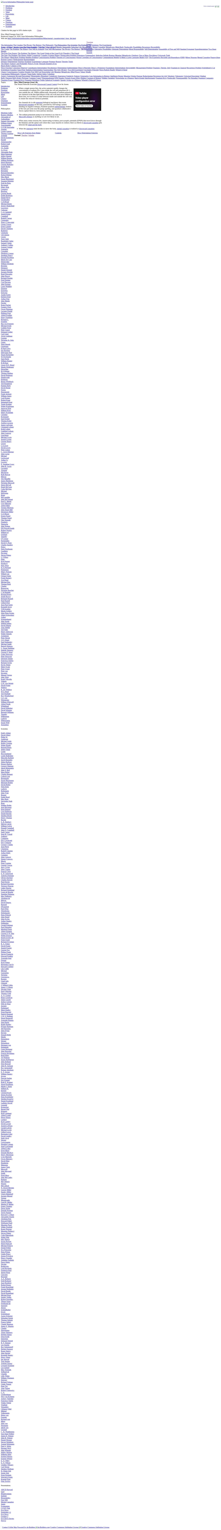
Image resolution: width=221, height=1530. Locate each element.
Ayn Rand (4, 580)
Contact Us (6, 1527)
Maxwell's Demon (25, 117)
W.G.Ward (5, 692)
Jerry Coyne (5, 867)
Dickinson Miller (7, 512)
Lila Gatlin (5, 969)
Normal (17, 135)
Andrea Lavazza (7, 423)
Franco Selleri (6, 1322)
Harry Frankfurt (6, 317)
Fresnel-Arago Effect (72, 78)
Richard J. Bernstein (4, 170)
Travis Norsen (6, 1213)
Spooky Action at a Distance (70, 80)
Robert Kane (5, 400)
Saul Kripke (5, 419)
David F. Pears (6, 543)
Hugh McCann (6, 487)
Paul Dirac (5, 909)
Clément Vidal (6, 1409)
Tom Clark (5, 239)
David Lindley (6, 1136)
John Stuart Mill (7, 510)
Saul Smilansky (6, 642)
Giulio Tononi (6, 1384)
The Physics (27, 45)
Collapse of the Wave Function (11, 67)
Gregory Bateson (7, 766)
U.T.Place (4, 557)
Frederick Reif (6, 1270)
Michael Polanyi (7, 1246)
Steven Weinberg (7, 1442)
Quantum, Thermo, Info (161, 68)
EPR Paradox (59, 78)
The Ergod (75, 53)
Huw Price (5, 566)
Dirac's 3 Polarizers (98, 68)
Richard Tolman (7, 1382)
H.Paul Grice (5, 348)
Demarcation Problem (68, 55)
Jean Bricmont (6, 807)
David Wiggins (6, 710)
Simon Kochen (6, 1095)
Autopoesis (11, 76)
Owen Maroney (6, 1159)
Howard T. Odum (7, 1215)
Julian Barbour (6, 762)
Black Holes (5, 66)
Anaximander (6, 125)
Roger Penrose (6, 1229)
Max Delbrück (6, 896)
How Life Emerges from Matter (29, 133)
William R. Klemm (5, 1090)
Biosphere (44, 76)
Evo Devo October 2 (4, 1515)
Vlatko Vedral (6, 1403)
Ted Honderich (6, 384)
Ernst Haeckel (6, 1012)
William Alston (6, 123)
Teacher (24, 135)
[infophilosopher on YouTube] (218, 6)
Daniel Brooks (6, 814)
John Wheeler (6, 1450)
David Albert (5, 735)
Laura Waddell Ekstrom (6, 288)
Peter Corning (6, 863)
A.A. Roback (6, 1279)
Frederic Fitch (6, 307)
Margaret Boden (7, 783)
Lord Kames (5, 398)
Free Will (34, 72)
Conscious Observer (19, 68)
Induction (74, 47)
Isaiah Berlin (5, 167)
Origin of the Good (52, 53)
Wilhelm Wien (6, 1454)
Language (45, 62)
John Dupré (5, 917)
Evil (39, 47)
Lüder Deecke (6, 888)
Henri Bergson (6, 162)
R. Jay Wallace (6, 690)
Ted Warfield (5, 694)
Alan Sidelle (5, 628)
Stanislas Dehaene (7, 894)
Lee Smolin (5, 1345)
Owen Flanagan (7, 309)
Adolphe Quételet (7, 1260)
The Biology (37, 45)
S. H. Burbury (6, 822)
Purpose (4, 60)
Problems (9, 8)
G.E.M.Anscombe (7, 127)
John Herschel (6, 1051)
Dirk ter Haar (6, 1004)
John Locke (5, 454)
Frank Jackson (6, 394)
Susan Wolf (5, 723)
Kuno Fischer (6, 305)
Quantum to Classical (178, 68)
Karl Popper (5, 561)
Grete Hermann (6, 1049)
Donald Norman (7, 1211)
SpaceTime (21, 70)
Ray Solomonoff (7, 1347)
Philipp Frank (6, 952)
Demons (4, 62)
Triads (70, 62)
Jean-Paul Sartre (7, 605)
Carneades (5, 220)
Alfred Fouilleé (6, 315)
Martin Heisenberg (5, 1038)
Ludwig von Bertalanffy (5, 777)
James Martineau (7, 481)
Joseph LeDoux (6, 1126)
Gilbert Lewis (6, 1132)
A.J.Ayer (4, 150)
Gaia (91, 76)
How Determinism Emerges (87, 133)
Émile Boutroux (7, 196)
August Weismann (7, 1444)
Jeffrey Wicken (6, 1452)
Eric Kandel (5, 1080)
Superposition (48, 70)
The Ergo (4, 53)
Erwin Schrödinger (5, 1313)
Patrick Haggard (7, 1014)
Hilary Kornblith (7, 413)
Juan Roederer (6, 1283)
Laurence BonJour (4, 190)
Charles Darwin (6, 880)
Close (39, 30)
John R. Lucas (6, 466)
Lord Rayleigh (6, 1268)
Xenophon (5, 725)
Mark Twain (5, 667)
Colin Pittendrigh (7, 1235)
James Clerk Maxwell (5, 1168)
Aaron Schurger (7, 1316)
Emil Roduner (6, 1281)
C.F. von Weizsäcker (5, 699)
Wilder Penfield (6, 1227)
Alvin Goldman (6, 336)
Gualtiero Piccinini (4, 552)
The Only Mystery (60, 70)
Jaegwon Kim (6, 408)
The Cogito (5, 49)
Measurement (87, 47)
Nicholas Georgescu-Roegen (5, 977)
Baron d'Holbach (7, 382)
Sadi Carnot (5, 832)
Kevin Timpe (5, 665)
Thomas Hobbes (7, 373)
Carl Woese (5, 1467)
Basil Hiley (5, 1055)
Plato (3, 559)
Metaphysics (110, 47)
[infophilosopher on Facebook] (216, 6)
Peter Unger (5, 669)
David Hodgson (7, 375)
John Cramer (5, 869)
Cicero (3, 237)
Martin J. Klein (6, 1086)
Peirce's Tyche (33, 64)
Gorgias (4, 338)
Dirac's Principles (84, 68)
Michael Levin (6, 437)
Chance (8, 20)
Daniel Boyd (5, 198)
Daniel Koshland (7, 1101)
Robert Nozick (6, 530)
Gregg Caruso (6, 224)
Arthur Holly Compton (5, 854)
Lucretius (4, 468)
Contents (58, 133)
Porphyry (4, 563)
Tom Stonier (5, 1361)
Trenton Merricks (7, 508)
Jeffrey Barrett (6, 156)
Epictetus (4, 291)
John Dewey (5, 276)
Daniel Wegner (6, 1440)
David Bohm (5, 785)
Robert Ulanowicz (7, 1390)
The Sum (4, 55)
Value (8, 12)
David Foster (5, 946)
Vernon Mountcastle (5, 1199)
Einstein (28, 72)
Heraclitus (4, 369)
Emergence (81, 55)
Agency (10, 60)
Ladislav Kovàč (6, 1103)
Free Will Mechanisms (53, 49)
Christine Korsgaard (5, 416)
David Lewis (5, 448)
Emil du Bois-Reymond (6, 184)
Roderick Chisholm (4, 232)
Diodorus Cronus (7, 253)
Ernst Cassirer (6, 227)
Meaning (118, 55)
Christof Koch (6, 1093)
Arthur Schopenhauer (6, 618)
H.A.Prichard (6, 568)
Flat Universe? (47, 47)
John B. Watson (6, 1438)
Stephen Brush (6, 816)
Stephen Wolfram (7, 1469)
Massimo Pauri (6, 1225)
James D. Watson (7, 1436)
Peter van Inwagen (4, 672)
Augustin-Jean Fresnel (6, 959)
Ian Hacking (5, 351)
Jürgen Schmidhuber (6, 1309)
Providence (153, 55)
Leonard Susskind (7, 1366)
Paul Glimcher (6, 991)
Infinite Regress (109, 55)
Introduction (10, 6)
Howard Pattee (6, 1221)
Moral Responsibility (136, 49)
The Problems (83, 45)
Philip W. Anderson (4, 738)
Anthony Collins (7, 245)
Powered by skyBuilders (26, 1527)
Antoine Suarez (6, 1364)
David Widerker (7, 708)
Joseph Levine (6, 439)
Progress (52, 62)
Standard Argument (187, 49)
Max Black (5, 177)
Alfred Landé (6, 1115)
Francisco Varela (7, 1401)
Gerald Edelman (7, 925)
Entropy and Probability (19, 64)
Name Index (31, 74)
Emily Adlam (6, 733)
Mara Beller (5, 772)
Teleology (171, 76)
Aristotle (4, 136)
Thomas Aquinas (7, 133)
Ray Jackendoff (6, 1068)
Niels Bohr (5, 787)
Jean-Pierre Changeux (5, 848)
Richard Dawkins (7, 884)
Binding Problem (32, 57)
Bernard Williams (7, 712)
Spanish (89, 53)
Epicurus (4, 293)
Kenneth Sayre (6, 607)
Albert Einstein (6, 931)
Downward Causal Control (47, 84)
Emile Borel (5, 797)
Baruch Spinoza (7, 646)
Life (7, 16)
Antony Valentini (7, 1399)
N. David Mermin (7, 1188)
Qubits (42, 80)
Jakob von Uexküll (4, 1429)
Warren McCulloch (5, 1185)
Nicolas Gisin (6, 989)
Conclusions (5, 74)
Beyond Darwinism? (23, 76)
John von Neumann (4, 1425)
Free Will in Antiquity (37, 49)
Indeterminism (72, 68)
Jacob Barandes (6, 760)
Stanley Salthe (6, 1297)
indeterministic (60, 107)
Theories (65, 62)
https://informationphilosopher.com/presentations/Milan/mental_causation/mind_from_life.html (42, 38)
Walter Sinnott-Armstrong (6, 635)
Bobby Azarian (6, 743)
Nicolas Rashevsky (5, 1265)
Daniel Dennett (6, 270)
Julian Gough (6, 1000)
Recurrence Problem (194, 68)
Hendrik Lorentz (7, 1144)
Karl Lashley (5, 1122)
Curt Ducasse (6, 282)
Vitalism (203, 76)
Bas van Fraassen (7, 324)
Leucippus (5, 435)
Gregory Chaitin (7, 845)
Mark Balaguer (6, 154)
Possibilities (137, 47)
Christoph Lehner (7, 427)
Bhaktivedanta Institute (6, 1495)
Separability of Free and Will (169, 49)
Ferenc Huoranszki (5, 391)
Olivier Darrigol (7, 878)
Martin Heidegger (7, 367)
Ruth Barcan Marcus (5, 476)
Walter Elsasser (6, 936)
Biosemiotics (36, 76)
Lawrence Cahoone (4, 209)
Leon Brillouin (6, 812)
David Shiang (6, 625)
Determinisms (12, 62)
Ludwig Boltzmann (5, 790)
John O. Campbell (7, 830)
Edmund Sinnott (7, 1341)
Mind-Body (119, 47)
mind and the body (35, 125)
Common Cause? (35, 78)
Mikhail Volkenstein (5, 1412)
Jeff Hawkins (6, 1029)
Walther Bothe (6, 805)
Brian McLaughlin (5, 496)
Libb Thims (5, 1376)
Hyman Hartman (7, 1027)
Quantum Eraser (7, 80)
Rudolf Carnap (6, 218)
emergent (39, 102)
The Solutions (94, 45)
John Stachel (5, 1353)
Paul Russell (5, 601)
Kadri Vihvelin (6, 679)
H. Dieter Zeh (6, 1471)
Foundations (110, 68)
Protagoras (5, 570)
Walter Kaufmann (7, 406)
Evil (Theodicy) (65, 53)
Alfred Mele (5, 506)
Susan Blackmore (7, 179)
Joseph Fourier (6, 948)
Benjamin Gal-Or (7, 965)
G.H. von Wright (7, 683)
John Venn (5, 677)
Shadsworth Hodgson (5, 378)
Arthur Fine (5, 299)
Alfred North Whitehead (5, 705)
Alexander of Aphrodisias (5, 118)
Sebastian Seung (7, 1318)
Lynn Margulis (6, 1157)
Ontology (135, 55)
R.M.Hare (4, 363)
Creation (21, 72)
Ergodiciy (34, 47)
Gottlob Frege (6, 328)
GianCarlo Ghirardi (5, 982)
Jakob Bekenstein (7, 768)
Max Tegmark (6, 1370)
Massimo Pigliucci (7, 1231)
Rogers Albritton (7, 115)
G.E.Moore (5, 514)
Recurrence (146, 47)
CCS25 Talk (5, 1508)
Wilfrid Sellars (6, 623)
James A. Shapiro (7, 1326)
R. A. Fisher (5, 944)
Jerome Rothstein (7, 1289)
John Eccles (5, 919)
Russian (89, 51)
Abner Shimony (7, 1332)
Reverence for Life (160, 76)
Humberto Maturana (4, 1164)
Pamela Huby (6, 386)
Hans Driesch (6, 915)
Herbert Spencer (7, 1349)
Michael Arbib (6, 741)
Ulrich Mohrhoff (7, 1194)
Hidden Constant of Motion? (91, 78)
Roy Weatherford (7, 696)
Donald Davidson (7, 258)
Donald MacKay (7, 1153)
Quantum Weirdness (32, 80)
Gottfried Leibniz (7, 431)
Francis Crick (6, 871)
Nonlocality (128, 47)
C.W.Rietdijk (5, 592)
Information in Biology (101, 76)
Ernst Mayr (5, 1175)
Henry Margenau (7, 1155)
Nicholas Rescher (7, 590)
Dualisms (26, 47)
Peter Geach (5, 330)
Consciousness (17, 47)
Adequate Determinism (120, 49)
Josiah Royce (6, 597)
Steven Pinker (6, 555)
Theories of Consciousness (66, 57)
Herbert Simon (6, 1335)
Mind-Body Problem (17, 57)
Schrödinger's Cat (208, 68)
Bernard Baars (6, 747)
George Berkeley (7, 164)
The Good (40, 53)
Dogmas (21, 62)
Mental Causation (98, 47)
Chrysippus (5, 235)
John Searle (5, 621)
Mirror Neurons (191, 57)
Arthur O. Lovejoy (4, 461)
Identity (59, 47)
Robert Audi (5, 144)
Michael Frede (6, 326)
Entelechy (70, 76)
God (54, 47)
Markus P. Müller (7, 1204)
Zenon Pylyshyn (7, 1256)
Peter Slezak (5, 638)
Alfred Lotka (5, 1149)
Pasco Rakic (5, 1262)
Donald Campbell (7, 828)
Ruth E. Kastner (7, 1082)
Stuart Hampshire (7, 355)
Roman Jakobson (7, 1070)
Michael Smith (6, 644)
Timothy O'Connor (4, 538)
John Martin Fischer (5, 302)
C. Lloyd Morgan (7, 452)
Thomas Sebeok (7, 1320)
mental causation (63, 129)
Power (77, 72)
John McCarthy (6, 1177)
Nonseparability (182, 78)
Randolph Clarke (7, 241)
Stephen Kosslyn (7, 1099)
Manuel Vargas (6, 675)
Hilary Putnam (6, 572)
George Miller (6, 1190)
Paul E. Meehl (6, 501)
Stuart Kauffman (7, 1084)
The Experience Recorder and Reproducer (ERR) (167, 57)
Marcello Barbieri (7, 758)
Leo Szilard (5, 1368)
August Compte (6, 247)
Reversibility (155, 47)
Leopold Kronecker (5, 1106)
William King (6, 410)
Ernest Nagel (5, 516)
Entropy (77, 76)
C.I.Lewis (4, 446)
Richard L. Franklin (5, 321)
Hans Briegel (5, 809)
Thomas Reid (6, 584)
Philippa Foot (6, 313)
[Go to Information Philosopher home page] (17, 2)
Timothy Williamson (5, 715)
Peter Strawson (6, 657)
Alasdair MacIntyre (4, 471)
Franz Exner (5, 940)
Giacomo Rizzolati (4, 1276)
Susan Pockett (6, 1242)
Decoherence (52, 68)
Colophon (50, 74)
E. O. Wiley (5, 1461)
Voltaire (4, 681)
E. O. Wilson (5, 1463)
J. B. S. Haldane (7, 1016)
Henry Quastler (6, 1258)
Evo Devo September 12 (6, 1511)
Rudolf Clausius (7, 851)
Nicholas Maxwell (7, 483)
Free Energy (12, 53)
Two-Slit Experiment (75, 70)
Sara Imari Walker (7, 1434)
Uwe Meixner (6, 504)
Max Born (4, 799)
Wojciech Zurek (7, 1477)
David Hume (5, 388)
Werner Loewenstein (5, 1141)
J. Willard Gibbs (7, 985)
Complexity (36, 55)
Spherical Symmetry (52, 80)
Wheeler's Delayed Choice (91, 80)
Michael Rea (5, 582)
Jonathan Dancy (7, 255)
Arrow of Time (6, 47)
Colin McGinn (6, 489)
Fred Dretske (5, 280)
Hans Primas (5, 1252)
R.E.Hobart (5, 371)
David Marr (5, 1161)
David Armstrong (7, 138)
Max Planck (5, 1239)
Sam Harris (5, 359)
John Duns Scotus (7, 613)
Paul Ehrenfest (6, 927)
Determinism (62, 68)
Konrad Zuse (5, 1479)
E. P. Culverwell (7, 874)
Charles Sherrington (5, 1329)
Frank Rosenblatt (7, 1287)
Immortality (67, 47)
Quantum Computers (205, 78)
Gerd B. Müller (6, 1202)
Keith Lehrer (5, 429)
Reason (58, 62)
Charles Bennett (7, 774)
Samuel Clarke (6, 243)
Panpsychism (215, 57)
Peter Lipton (5, 450)
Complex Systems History (50, 55)
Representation (29, 60)
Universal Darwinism (191, 76)
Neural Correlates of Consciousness (89, 57)
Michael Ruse (6, 1295)
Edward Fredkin (7, 956)
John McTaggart (7, 499)
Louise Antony (6, 131)
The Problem (14, 49)
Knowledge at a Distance (125, 78)
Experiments (36, 62)
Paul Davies (5, 882)
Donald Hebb (6, 1035)
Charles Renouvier (5, 587)
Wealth (88, 72)
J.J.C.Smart (5, 640)
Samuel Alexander (7, 121)
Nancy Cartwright (7, 222)
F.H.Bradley (5, 200)
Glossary (23, 74)
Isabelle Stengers (7, 650)
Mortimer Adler (6, 113)
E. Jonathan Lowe (7, 464)
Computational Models (111, 57)
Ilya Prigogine (6, 1250)
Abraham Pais (6, 1219)
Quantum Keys (161, 78)
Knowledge (10, 14)
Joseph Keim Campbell (5, 215)
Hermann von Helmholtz (6, 1046)
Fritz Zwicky (5, 1481)
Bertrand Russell (7, 599)
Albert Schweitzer (7, 615)
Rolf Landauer (6, 1113)
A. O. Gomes (6, 996)
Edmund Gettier (7, 332)
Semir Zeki (5, 1473)
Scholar (31, 135)
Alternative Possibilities (102, 49)
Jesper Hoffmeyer (7, 1060)
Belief (29, 55)
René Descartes (6, 274)
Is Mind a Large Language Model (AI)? (134, 57)
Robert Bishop (6, 175)
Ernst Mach (5, 1151)
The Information (7, 45)
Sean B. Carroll (6, 834)
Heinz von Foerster (5, 1416)
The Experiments (105, 45)
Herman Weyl (6, 1448)
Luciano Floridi (6, 311)
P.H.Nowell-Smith (7, 528)
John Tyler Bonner (5, 794)
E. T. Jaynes (5, 1072)
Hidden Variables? (108, 78)
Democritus (5, 262)
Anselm (4, 129)
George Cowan (6, 865)
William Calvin (6, 826)
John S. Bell (5, 770)
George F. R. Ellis (7, 934)
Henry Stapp (5, 1357)
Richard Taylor (6, 663)
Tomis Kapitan (6, 404)
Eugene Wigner (6, 1459)
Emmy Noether (6, 1206)
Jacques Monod (6, 1196)
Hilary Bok (5, 187)
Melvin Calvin (6, 824)
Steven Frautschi (7, 954)
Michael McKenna (4, 492)
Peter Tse (4, 1386)
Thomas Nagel (6, 518)
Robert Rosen (6, 1285)
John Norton (5, 526)
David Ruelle (6, 1291)
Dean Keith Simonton (5, 1338)
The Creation (18, 45)
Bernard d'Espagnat (5, 906)
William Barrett (6, 158)
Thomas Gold (6, 993)
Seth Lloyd (5, 1138)
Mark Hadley (6, 1010)
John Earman (5, 284)
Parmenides (5, 541)
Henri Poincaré (6, 1244)
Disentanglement (48, 78)
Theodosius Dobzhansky (5, 912)
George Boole (6, 193)
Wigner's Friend (121, 70)
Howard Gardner (7, 967)
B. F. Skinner (6, 1343)
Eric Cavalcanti (6, 840)
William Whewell (7, 702)
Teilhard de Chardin (5, 1373)
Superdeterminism (201, 49)
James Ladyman (7, 425)
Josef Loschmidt (7, 1146)
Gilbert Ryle (5, 603)
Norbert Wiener (6, 1457)
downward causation (26, 105)
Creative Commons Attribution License (64, 1527)
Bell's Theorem (6, 78)
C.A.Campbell (6, 212)
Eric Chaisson (6, 843)
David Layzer (6, 1124)
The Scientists (72, 45)
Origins (133, 76)
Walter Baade (6, 745)
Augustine (4, 146)
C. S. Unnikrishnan (6, 1393)
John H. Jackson (7, 1066)
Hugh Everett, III (7, 938)
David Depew (6, 903)
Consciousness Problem (47, 57)
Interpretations (120, 68)
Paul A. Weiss (6, 1446)
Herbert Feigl (6, 297)
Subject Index (42, 74)
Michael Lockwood (5, 457)
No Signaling (193, 78)
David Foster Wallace (5, 686)
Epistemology (90, 55)
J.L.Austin (5, 148)
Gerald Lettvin (6, 1128)
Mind (7, 18)
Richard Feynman (7, 942)
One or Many (144, 55)
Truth (168, 55)
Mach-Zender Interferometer (145, 78)
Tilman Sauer (6, 1301)
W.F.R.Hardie (6, 357)
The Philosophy (48, 45)
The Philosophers (60, 45)
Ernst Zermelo (6, 1475)
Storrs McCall (6, 485)
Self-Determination (151, 49)
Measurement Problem (144, 68)
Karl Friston (5, 962)
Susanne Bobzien (7, 181)
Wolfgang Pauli (6, 1223)
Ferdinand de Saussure (5, 1305)
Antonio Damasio (7, 876)
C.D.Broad (5, 202)
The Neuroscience (87, 49)
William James (6, 396)
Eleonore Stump (7, 659)
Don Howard (6, 1064)
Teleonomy (179, 76)
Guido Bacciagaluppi (6, 753)
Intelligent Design (116, 76)
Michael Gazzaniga (5, 972)
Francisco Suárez (7, 661)
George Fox (5, 950)
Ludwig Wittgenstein (5, 720)
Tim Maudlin (5, 479)
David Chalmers (7, 229)
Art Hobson (5, 1058)
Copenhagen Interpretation (37, 68)
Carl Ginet (5, 334)
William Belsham (7, 160)
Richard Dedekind (7, 890)
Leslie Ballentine (7, 756)
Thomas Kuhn (6, 421)
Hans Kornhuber (7, 1097)
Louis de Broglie (7, 892)
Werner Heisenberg (5, 1042)
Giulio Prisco (5, 1254)
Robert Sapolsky (7, 1299)
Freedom (9, 10)
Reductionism (18, 60)
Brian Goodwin (6, 998)
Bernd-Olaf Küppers (5, 1110)
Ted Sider (4, 630)
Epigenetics (84, 76)
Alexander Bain (6, 152)
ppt (2, 1492)
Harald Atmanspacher (6, 141)
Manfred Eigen (6, 929)
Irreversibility (131, 68)
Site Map (13, 1527)
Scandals (9, 26)
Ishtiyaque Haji (6, 353)
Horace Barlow (6, 764)
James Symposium (5, 1505)
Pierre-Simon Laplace (5, 1119)
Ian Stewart (5, 1359)
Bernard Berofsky (7, 173)
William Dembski (7, 264)
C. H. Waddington (7, 1432)
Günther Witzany (7, 1465)
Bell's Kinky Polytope (20, 78)
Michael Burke (6, 204)
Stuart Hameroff (7, 1018)
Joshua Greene (6, 1002)
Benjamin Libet (6, 1134)
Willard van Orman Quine (6, 575)
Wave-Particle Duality (107, 70)
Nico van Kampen (7, 1397)
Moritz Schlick (6, 611)
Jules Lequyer (6, 433)
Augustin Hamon (7, 1020)
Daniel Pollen (6, 1248)
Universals (162, 55)
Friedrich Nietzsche (4, 523)
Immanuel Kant (6, 402)
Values (82, 72)
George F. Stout (6, 652)
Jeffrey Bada (5, 750)
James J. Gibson (7, 987)
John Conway (6, 857)
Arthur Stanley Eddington (6, 922)
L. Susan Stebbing (7, 648)
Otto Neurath (5, 520)
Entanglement (11, 24)
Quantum (9, 22)
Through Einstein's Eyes (48, 64)
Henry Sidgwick (7, 632)
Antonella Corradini (4, 250)
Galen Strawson (7, 654)
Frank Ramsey (6, 578)
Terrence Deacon (7, 886)
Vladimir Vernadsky (5, 1406)
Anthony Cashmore (4, 837)
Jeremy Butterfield (7, 206)
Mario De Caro (6, 260)
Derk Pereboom (6, 549)
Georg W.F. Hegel (7, 365)
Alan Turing (5, 1388)
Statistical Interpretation (34, 70)
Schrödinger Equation (9, 70)
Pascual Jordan (6, 1078)
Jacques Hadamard (5, 1007)
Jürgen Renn (5, 1273)
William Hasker (6, 361)
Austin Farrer (6, 295)
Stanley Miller (6, 1192)
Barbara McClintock (5, 1181)
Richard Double (7, 278)
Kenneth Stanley (7, 1355)
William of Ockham (5, 534)
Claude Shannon (7, 1324)
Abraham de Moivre (5, 899)
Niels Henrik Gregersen (5, 345)
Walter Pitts (5, 1237)
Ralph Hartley (6, 1024)
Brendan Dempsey (4, 267)
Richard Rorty (6, 594)
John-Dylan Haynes (5, 1032)
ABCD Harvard (7, 1490)
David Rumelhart (7, 1293)
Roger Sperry (6, 1351)
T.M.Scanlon (5, 609)
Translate (89, 42)
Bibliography (15, 74)
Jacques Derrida (7, 272)
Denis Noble (5, 1208)
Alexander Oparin (7, 1217)
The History (24, 49)
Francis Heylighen (7, 1053)
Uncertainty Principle (91, 70)
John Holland (6, 1062)
